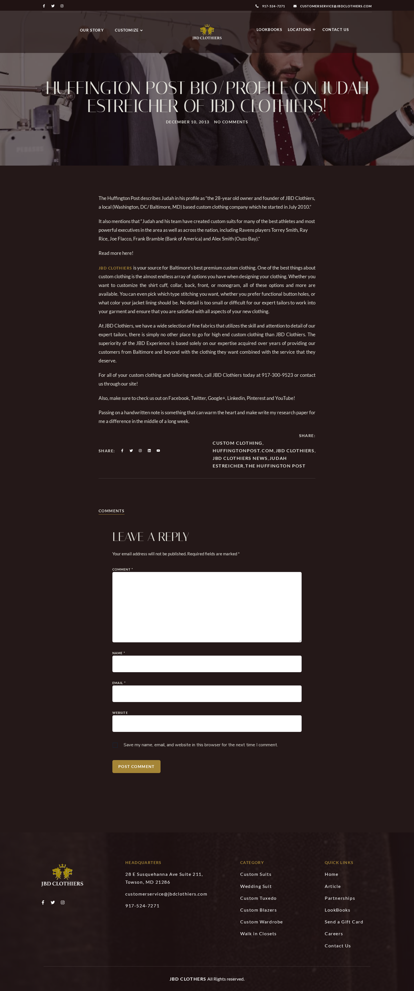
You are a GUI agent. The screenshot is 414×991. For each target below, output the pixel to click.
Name (118, 652)
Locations (299, 29)
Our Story (92, 30)
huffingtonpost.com (243, 450)
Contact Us (335, 29)
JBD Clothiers (115, 268)
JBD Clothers (188, 978)
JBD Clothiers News (240, 458)
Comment (122, 569)
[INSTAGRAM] (62, 6)
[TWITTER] (53, 6)
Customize (127, 30)
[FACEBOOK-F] (44, 6)
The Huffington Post (275, 465)
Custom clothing (237, 443)
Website (120, 712)
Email (119, 682)
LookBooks (269, 29)
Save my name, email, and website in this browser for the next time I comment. (201, 745)
